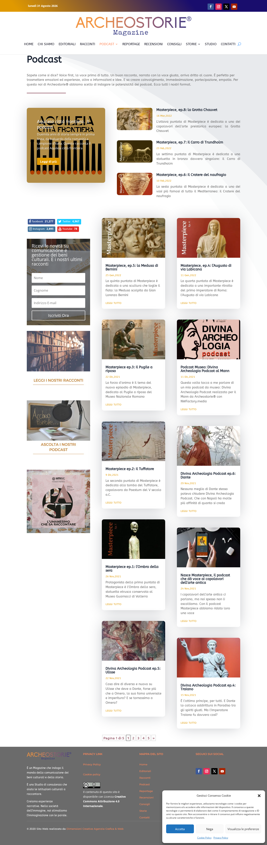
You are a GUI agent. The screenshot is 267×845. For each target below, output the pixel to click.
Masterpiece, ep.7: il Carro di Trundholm (189, 142)
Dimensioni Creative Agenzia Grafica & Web (95, 828)
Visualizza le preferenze (243, 829)
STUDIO (211, 44)
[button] (259, 796)
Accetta (180, 829)
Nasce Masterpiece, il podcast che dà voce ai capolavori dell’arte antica (205, 579)
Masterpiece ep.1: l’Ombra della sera (132, 569)
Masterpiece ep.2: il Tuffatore (130, 469)
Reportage (146, 791)
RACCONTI (87, 44)
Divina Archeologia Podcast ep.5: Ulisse (133, 670)
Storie (143, 810)
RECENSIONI (153, 44)
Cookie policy (91, 774)
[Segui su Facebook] (211, 7)
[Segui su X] (226, 7)
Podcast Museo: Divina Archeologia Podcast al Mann (205, 369)
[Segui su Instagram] (218, 7)
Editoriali (145, 771)
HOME (28, 44)
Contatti (144, 817)
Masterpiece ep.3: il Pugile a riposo (129, 369)
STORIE (191, 44)
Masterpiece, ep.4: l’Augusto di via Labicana (206, 267)
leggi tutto (113, 303)
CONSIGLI (174, 44)
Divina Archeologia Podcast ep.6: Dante (208, 475)
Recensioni (146, 797)
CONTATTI (228, 44)
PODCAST (106, 44)
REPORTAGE (131, 44)
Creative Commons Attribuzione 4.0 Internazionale (104, 801)
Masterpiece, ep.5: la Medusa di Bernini (132, 267)
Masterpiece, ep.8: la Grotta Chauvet (186, 110)
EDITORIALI (67, 44)
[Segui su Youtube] (234, 7)
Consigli (144, 804)
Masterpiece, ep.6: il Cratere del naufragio (191, 175)
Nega (209, 829)
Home (143, 764)
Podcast (144, 784)
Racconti (145, 777)
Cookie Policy (204, 837)
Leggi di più (48, 161)
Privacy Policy (220, 837)
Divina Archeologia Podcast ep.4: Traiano (208, 687)
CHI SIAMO (46, 44)
